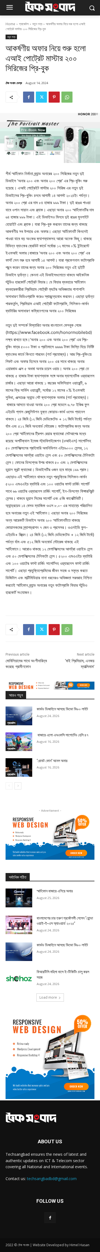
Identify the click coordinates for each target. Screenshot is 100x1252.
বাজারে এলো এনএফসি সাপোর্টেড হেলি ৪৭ (62, 735)
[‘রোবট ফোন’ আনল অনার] (19, 767)
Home (10, 24)
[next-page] (17, 785)
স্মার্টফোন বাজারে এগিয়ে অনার (55, 891)
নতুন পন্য (37, 24)
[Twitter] (41, 97)
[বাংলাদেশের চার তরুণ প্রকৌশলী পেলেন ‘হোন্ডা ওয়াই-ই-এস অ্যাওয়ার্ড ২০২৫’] (19, 925)
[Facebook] (28, 97)
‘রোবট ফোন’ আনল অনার (52, 761)
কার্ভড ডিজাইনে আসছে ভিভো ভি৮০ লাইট (62, 709)
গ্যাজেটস (24, 24)
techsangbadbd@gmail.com (52, 1178)
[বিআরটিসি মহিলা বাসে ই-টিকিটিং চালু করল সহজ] (19, 978)
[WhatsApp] (66, 97)
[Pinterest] (54, 97)
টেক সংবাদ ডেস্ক (14, 83)
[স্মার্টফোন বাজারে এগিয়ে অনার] (19, 898)
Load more (48, 997)
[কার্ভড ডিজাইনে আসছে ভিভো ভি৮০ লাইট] (19, 715)
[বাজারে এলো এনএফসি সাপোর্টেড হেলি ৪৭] (19, 742)
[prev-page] (9, 785)
